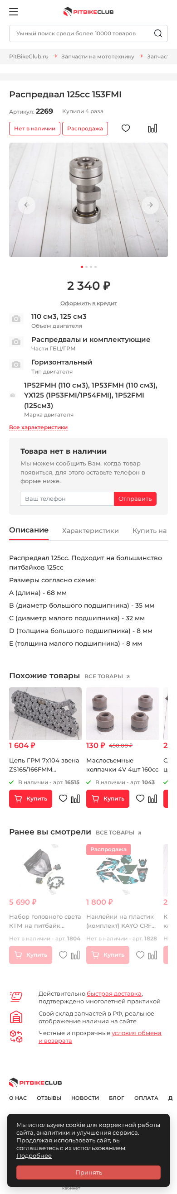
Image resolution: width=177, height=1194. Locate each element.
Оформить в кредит (88, 303)
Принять (88, 1172)
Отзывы (49, 1098)
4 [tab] (95, 267)
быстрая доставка (114, 993)
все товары (104, 676)
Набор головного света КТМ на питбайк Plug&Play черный (45, 925)
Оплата (146, 1098)
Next (150, 205)
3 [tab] (91, 267)
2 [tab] (86, 267)
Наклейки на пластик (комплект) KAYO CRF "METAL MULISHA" (120, 925)
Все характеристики (38, 427)
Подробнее (34, 1155)
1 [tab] (82, 267)
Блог (116, 1098)
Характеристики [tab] (90, 531)
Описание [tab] (29, 529)
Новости (85, 1098)
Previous (26, 205)
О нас (18, 1098)
